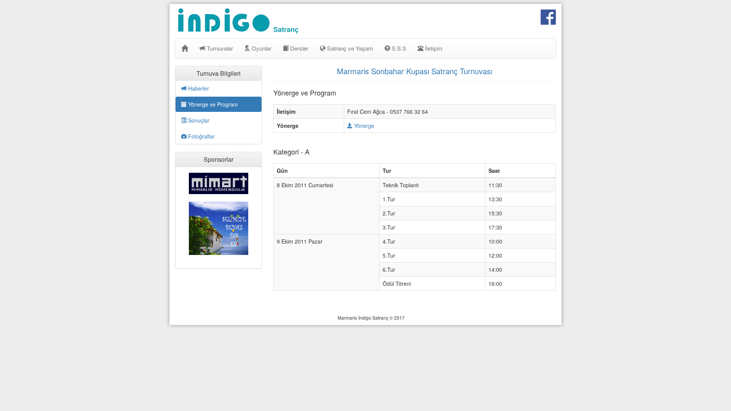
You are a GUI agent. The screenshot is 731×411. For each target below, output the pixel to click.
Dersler (298, 48)
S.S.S (398, 48)
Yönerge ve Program (212, 104)
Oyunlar (260, 48)
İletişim (432, 48)
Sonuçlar (198, 120)
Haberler (198, 88)
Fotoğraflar (201, 136)
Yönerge (363, 125)
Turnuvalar (219, 48)
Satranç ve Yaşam (349, 48)
